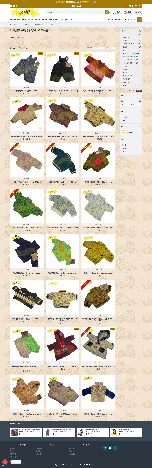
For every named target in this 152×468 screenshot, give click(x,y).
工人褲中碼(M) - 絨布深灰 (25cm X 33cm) (62, 91)
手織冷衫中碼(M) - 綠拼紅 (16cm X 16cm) (98, 182)
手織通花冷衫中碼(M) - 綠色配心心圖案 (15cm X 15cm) (98, 320)
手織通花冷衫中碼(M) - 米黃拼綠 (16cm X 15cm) (62, 320)
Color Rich (26, 87)
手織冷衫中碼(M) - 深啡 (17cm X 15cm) (62, 136)
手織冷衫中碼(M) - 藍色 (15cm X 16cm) (27, 273)
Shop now (75, 2)
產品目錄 (17, 24)
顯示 (108, 48)
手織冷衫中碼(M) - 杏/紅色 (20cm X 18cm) (26, 136)
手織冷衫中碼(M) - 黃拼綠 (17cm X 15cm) (62, 273)
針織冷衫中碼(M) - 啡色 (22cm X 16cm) (26, 414)
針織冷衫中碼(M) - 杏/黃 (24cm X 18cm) (62, 414)
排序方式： (90, 48)
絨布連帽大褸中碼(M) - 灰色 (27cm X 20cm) (98, 366)
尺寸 (122, 139)
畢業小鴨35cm (124, 429)
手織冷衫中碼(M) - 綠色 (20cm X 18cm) (26, 228)
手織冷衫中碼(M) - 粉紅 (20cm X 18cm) (26, 182)
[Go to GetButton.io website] (5, 466)
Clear (140, 90)
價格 (122, 95)
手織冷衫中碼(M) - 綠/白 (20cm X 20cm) (62, 182)
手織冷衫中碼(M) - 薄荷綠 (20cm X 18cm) (62, 228)
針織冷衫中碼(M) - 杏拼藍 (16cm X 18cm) (98, 414)
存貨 (122, 111)
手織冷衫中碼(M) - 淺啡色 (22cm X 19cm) (98, 136)
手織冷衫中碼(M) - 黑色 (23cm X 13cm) (26, 319)
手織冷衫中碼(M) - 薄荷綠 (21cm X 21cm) (98, 228)
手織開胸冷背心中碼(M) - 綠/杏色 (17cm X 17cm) (27, 367)
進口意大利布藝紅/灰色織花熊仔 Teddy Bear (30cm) (30, 429)
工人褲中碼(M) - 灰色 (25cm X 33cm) (26, 91)
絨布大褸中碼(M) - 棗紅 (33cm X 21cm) (62, 366)
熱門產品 (13, 423)
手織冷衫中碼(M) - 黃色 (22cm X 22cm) (98, 273)
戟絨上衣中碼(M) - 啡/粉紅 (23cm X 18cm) (98, 91)
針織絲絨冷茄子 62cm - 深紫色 (62, 429)
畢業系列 (20, 423)
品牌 (122, 126)
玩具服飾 (26, 24)
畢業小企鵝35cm (91, 429)
